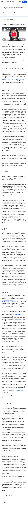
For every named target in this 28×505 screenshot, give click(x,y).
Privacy (15, 495)
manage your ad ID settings (16, 390)
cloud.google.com (18, 314)
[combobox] (7, 502)
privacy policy (7, 60)
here (2, 397)
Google (3, 495)
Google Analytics (9, 248)
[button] (2, 1)
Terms (19, 495)
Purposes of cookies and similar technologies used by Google (13, 8)
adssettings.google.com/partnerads (9, 301)
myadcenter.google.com (8, 300)
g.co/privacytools (6, 79)
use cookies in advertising (14, 25)
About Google (9, 495)
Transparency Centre (6, 498)
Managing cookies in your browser (10, 12)
